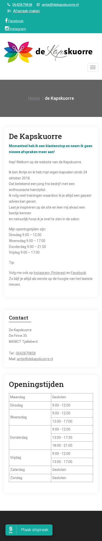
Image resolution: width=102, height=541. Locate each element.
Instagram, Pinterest (50, 273)
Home (34, 98)
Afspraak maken (26, 11)
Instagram (17, 29)
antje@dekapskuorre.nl (60, 4)
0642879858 (22, 4)
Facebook (16, 21)
